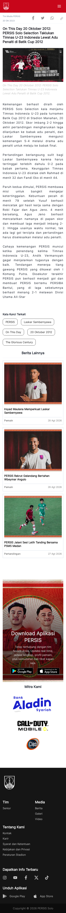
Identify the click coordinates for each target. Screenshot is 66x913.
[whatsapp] (52, 18)
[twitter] (42, 18)
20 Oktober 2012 (41, 332)
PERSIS (10, 322)
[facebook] (33, 18)
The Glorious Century (19, 342)
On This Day (13, 332)
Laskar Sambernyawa (37, 322)
